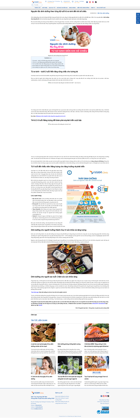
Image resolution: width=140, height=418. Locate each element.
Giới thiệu (44, 7)
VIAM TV (93, 7)
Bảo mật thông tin (104, 403)
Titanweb (79, 416)
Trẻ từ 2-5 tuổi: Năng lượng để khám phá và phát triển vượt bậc (47, 62)
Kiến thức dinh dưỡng (83, 7)
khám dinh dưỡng (71, 301)
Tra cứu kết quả (101, 7)
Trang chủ (37, 7)
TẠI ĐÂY (40, 305)
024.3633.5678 (102, 303)
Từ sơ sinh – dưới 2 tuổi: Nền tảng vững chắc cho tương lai (45, 60)
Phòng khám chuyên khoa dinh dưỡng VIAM (61, 23)
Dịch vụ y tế (52, 7)
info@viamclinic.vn (67, 2)
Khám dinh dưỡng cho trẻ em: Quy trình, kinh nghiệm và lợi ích (53, 292)
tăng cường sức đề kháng (97, 161)
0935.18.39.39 (67, 1)
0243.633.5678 (39, 407)
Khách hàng (72, 7)
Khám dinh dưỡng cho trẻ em (62, 396)
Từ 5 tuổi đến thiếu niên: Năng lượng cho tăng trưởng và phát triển (47, 64)
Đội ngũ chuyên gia (62, 7)
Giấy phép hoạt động (104, 400)
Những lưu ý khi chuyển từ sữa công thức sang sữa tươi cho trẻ (50, 116)
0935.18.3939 (95, 303)
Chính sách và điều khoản (103, 401)
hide (50, 58)
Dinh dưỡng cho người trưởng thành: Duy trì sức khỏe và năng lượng (48, 65)
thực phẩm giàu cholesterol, (102, 284)
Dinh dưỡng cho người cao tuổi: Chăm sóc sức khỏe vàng (45, 67)
